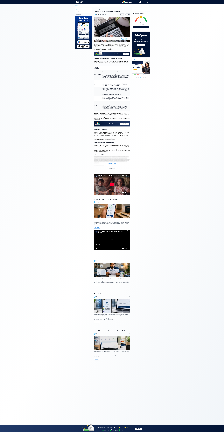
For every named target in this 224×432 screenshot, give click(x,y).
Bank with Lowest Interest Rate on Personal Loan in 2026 (109, 331)
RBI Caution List (98, 294)
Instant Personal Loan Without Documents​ (105, 199)
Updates (136, 9)
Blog (99, 9)
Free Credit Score (124, 123)
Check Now (141, 26)
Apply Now (126, 53)
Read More (97, 227)
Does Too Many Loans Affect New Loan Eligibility (107, 258)
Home (76, 5)
